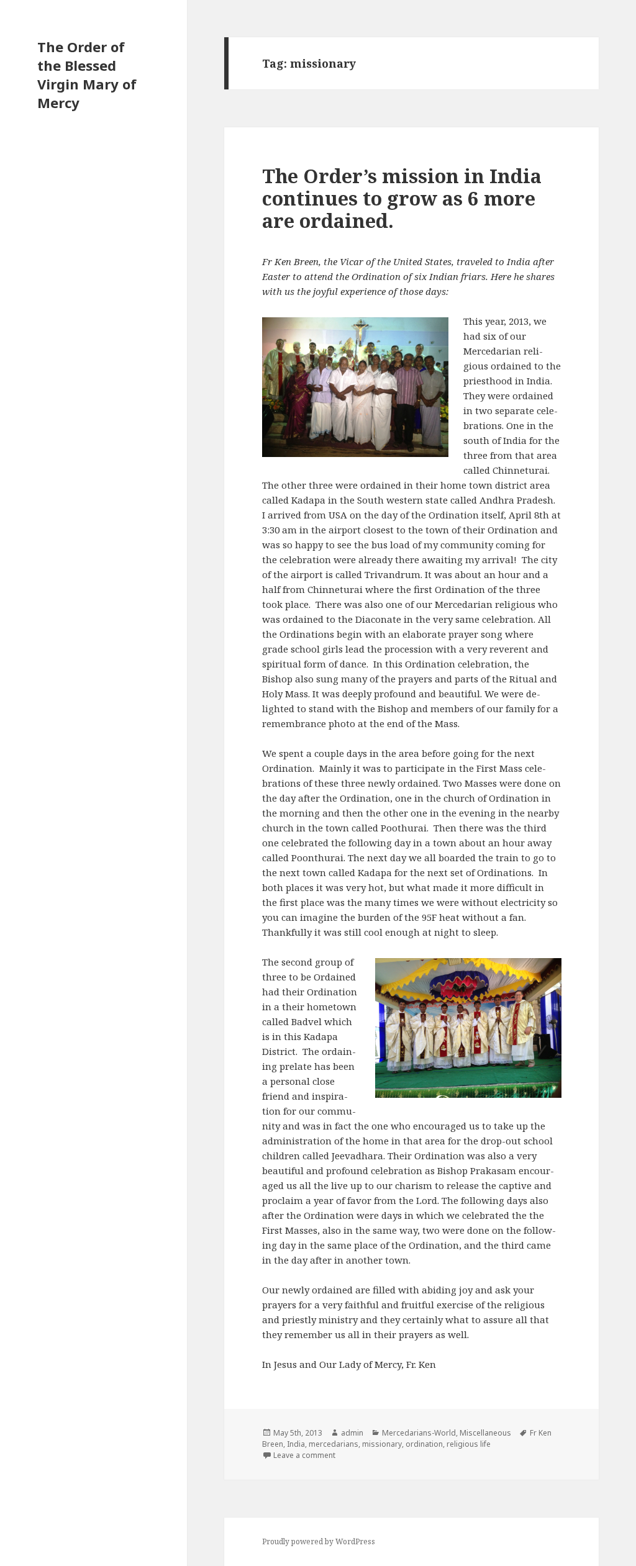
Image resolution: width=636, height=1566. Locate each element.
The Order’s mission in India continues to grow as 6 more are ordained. (402, 198)
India (296, 1444)
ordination (424, 1444)
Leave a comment (304, 1455)
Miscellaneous (485, 1433)
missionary (382, 1444)
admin (352, 1433)
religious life (469, 1444)
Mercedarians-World (419, 1433)
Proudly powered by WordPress (318, 1541)
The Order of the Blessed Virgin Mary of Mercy (87, 74)
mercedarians (333, 1444)
